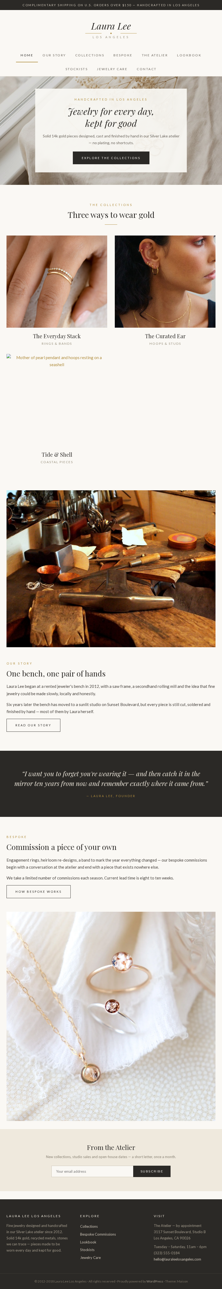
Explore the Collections (111, 158)
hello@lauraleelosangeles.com (177, 1259)
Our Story (54, 55)
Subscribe (152, 1171)
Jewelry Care (112, 69)
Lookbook (189, 55)
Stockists (77, 69)
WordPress (154, 1281)
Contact (147, 69)
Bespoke (123, 55)
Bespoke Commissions (98, 1234)
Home (27, 55)
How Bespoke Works (38, 891)
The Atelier (155, 55)
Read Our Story (33, 725)
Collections (90, 55)
